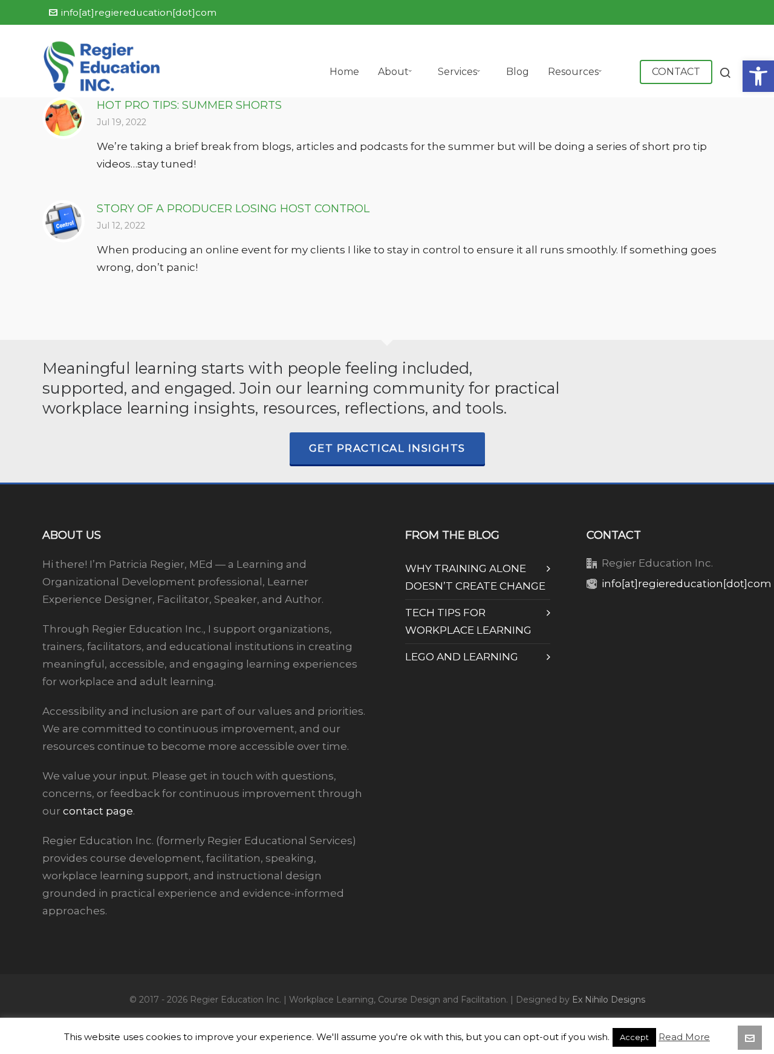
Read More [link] (684, 1037)
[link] (758, 76)
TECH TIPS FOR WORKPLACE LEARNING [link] (468, 621)
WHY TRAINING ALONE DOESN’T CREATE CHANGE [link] (475, 577)
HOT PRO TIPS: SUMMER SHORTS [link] (189, 105)
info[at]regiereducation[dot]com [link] (138, 12)
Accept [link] (634, 1037)
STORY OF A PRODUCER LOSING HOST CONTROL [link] (233, 208)
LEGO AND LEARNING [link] (461, 657)
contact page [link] (98, 811)
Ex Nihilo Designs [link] (608, 999)
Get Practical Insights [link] (387, 448)
